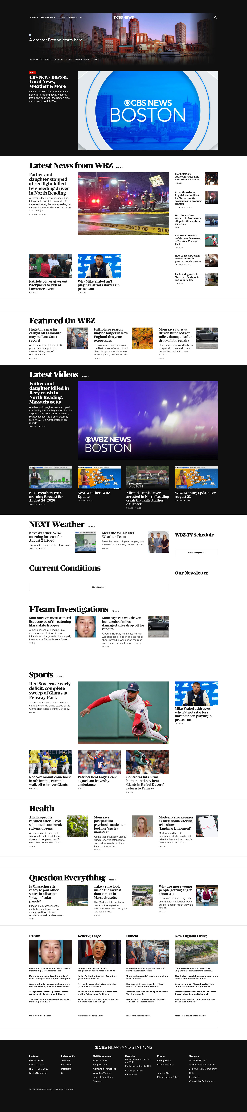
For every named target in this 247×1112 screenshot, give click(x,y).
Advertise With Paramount (202, 1064)
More (119, 167)
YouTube (65, 1060)
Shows (72, 17)
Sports (57, 59)
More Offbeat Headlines (138, 1015)
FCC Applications (134, 1070)
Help (191, 1073)
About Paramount (198, 1060)
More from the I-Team (40, 1015)
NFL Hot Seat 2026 (38, 1069)
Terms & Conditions (102, 1077)
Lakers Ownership (38, 1073)
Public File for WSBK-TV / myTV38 (137, 1061)
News (33, 59)
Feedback (194, 1077)
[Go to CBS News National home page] (123, 17)
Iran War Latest (36, 1064)
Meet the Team (100, 1060)
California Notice (165, 1064)
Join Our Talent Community (203, 1069)
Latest (33, 17)
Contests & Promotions (104, 1069)
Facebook (66, 1064)
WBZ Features (82, 59)
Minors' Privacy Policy (168, 1077)
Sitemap (97, 1081)
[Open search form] (215, 17)
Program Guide (100, 1064)
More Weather (98, 587)
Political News (36, 1060)
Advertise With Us (102, 1073)
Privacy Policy (164, 1060)
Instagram (66, 1069)
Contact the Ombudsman (201, 1081)
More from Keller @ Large (90, 1015)
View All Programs (196, 553)
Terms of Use (163, 1073)
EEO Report (131, 1074)
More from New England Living (191, 1015)
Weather (45, 59)
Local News (47, 17)
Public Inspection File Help (138, 1066)
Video (69, 59)
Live (61, 17)
